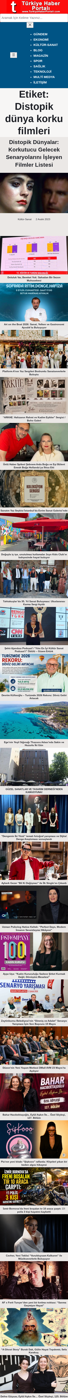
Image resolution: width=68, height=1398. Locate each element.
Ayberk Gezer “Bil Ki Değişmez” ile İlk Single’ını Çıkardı (34, 883)
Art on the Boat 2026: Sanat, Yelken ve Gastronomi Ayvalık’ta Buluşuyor (34, 326)
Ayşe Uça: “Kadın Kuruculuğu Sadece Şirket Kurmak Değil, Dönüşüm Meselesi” (34, 975)
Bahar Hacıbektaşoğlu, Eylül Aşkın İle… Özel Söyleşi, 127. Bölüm (34, 1116)
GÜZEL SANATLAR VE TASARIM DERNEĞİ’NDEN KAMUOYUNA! (34, 791)
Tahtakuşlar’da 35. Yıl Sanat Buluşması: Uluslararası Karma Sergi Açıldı (34, 603)
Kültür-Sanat (25, 219)
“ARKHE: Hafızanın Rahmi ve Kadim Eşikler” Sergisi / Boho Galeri (34, 419)
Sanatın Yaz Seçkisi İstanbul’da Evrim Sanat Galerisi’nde (34, 510)
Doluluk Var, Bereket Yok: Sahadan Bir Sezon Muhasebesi (34, 279)
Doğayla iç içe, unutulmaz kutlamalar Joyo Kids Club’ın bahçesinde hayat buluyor (34, 556)
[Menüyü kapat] (30, 25)
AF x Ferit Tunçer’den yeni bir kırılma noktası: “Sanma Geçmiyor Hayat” (34, 1304)
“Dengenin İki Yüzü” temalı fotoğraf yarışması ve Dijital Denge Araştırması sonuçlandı (34, 838)
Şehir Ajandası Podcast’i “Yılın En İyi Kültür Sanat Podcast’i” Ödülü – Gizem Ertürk (34, 650)
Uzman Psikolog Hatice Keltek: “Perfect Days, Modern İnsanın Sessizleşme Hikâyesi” (34, 928)
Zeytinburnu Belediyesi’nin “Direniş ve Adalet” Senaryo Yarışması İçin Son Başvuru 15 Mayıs (34, 1022)
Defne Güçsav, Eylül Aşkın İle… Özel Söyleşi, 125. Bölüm (34, 1396)
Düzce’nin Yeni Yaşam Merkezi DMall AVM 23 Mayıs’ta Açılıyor (34, 1069)
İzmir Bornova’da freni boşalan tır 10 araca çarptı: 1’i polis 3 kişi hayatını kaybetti (34, 1210)
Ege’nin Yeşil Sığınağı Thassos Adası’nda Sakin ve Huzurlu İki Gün (34, 744)
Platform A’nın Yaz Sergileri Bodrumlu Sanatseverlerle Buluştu (34, 373)
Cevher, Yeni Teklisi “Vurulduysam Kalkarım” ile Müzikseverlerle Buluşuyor (34, 1257)
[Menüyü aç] (13, 55)
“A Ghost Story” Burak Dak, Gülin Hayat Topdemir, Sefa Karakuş (34, 1351)
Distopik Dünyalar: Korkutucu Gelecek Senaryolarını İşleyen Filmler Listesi (34, 153)
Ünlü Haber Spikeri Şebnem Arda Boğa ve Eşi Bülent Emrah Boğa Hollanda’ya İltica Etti (34, 466)
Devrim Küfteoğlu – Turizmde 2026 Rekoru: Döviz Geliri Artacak (34, 697)
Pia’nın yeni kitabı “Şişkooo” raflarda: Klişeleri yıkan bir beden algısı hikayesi (34, 1163)
